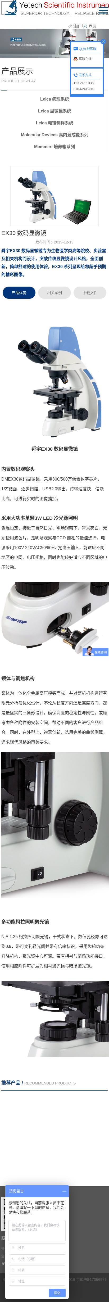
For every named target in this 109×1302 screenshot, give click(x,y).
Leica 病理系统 (54, 99)
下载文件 (90, 293)
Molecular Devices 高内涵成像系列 (54, 135)
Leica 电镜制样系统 (54, 123)
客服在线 (85, 59)
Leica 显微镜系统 (54, 111)
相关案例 (54, 293)
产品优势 (19, 293)
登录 (92, 26)
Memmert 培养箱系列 (54, 146)
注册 (77, 26)
